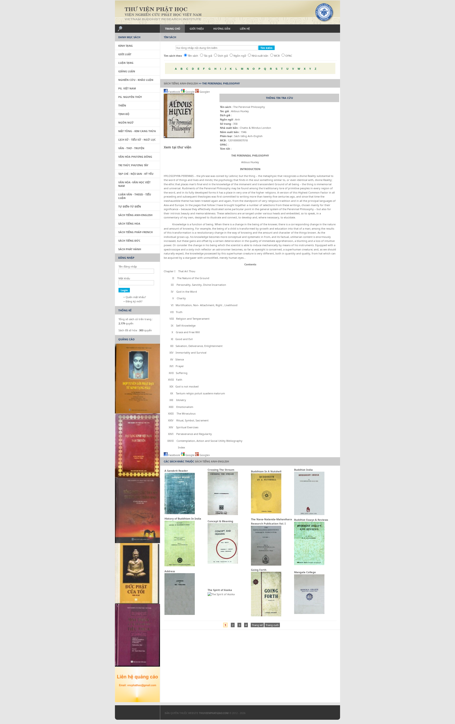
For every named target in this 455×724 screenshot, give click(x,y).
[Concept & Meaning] (223, 562)
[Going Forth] (266, 615)
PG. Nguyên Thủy (130, 97)
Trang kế (257, 625)
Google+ (204, 91)
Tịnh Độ (123, 114)
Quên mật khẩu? (136, 297)
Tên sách (193, 55)
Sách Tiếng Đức (129, 240)
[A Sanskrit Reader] (179, 513)
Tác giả (208, 55)
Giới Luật (124, 54)
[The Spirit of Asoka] (221, 594)
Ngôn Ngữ (126, 122)
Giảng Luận (126, 71)
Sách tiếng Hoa (129, 223)
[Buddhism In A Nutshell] (266, 512)
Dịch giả (223, 55)
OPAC (288, 55)
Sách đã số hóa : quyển (135, 330)
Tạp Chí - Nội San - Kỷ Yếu (135, 173)
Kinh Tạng (125, 45)
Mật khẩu (124, 278)
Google (190, 91)
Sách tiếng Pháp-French (135, 232)
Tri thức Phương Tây (133, 165)
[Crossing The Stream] (223, 514)
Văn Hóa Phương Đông (135, 156)
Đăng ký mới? (134, 301)
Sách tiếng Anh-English (181, 83)
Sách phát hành (129, 249)
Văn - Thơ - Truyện (131, 148)
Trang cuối (272, 625)
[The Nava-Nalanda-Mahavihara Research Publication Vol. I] (266, 564)
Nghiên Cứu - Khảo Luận (135, 80)
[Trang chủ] (227, 12)
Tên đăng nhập (127, 266)
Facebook (174, 91)
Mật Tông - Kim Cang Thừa (137, 131)
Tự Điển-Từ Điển (129, 206)
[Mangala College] (309, 613)
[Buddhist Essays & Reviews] (309, 564)
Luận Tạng (125, 63)
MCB (277, 55)
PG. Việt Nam (127, 88)
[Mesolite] (135, 713)
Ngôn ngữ (239, 55)
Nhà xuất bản (260, 55)
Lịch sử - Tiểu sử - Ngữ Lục (137, 139)
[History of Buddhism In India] (179, 565)
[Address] (179, 614)
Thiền (122, 105)
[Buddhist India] (309, 514)
